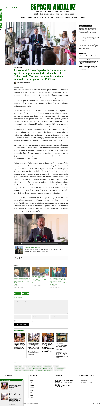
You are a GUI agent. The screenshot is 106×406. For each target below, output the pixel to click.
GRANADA (52, 14)
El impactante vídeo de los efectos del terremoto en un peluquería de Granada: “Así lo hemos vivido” (89, 68)
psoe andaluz (39, 370)
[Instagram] (17, 258)
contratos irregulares (19, 368)
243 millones (27, 366)
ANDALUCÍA (16, 67)
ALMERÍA (36, 14)
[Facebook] (19, 258)
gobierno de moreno (47, 368)
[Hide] (0, 29)
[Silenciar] (63, 243)
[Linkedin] (28, 293)
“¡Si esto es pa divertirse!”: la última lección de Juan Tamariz (88, 56)
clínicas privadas (47, 366)
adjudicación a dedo (36, 366)
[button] (41, 229)
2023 (20, 366)
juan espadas (18, 370)
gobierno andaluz (37, 368)
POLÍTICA (20, 67)
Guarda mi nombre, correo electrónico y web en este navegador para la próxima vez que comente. (36, 320)
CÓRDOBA (46, 14)
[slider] (39, 243)
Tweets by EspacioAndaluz (85, 74)
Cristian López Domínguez (23, 83)
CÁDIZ (41, 14)
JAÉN (62, 14)
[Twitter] (15, 258)
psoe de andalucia (48, 370)
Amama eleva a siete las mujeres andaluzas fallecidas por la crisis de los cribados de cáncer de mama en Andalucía (19, 346)
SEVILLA (72, 14)
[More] (1, 26)
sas (61, 370)
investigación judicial (59, 368)
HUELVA (57, 14)
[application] (41, 229)
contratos (56, 366)
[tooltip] (9, 7)
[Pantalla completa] (66, 243)
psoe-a (56, 370)
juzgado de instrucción (28, 370)
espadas (29, 368)
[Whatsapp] (20, 293)
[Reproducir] (15, 243)
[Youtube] (21, 258)
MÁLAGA (67, 14)
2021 (16, 366)
